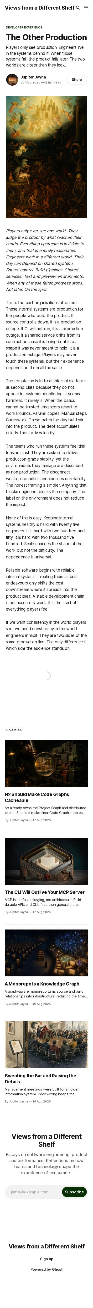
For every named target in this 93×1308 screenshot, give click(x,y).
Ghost (57, 1269)
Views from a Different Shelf (40, 7)
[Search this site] (78, 7)
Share (77, 79)
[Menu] (86, 7)
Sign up (46, 1259)
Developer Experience (24, 27)
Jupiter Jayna (33, 77)
